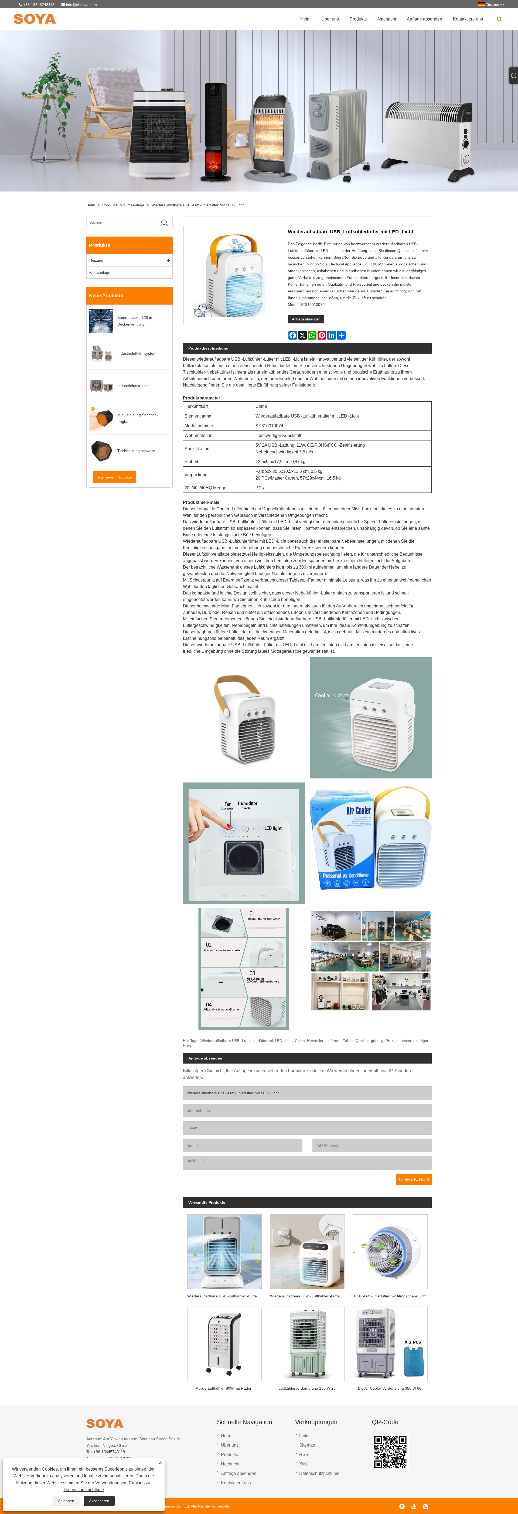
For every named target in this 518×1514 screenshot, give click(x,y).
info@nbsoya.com (81, 4)
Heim (305, 19)
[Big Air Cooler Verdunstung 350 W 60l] (390, 1342)
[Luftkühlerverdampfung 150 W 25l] (307, 1342)
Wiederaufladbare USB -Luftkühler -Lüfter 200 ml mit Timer (226, 1296)
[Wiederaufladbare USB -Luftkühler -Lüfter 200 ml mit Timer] (224, 1250)
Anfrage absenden (424, 19)
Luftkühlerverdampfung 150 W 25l (307, 1388)
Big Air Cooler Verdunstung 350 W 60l (390, 1388)
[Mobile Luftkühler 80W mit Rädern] (224, 1342)
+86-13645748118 (38, 4)
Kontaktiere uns (468, 19)
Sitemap (307, 1445)
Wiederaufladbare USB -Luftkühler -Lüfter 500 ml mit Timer (309, 1296)
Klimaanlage (133, 205)
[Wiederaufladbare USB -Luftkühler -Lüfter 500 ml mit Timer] (307, 1250)
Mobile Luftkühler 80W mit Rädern (224, 1388)
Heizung (96, 260)
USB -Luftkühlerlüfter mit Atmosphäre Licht (390, 1296)
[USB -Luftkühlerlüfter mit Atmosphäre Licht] (390, 1250)
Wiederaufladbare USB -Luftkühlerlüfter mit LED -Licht (197, 205)
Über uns (330, 19)
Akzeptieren (99, 1501)
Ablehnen (66, 1501)
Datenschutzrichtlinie (84, 1489)
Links (304, 1435)
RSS (303, 1454)
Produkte (358, 19)
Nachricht (387, 19)
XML (303, 1464)
